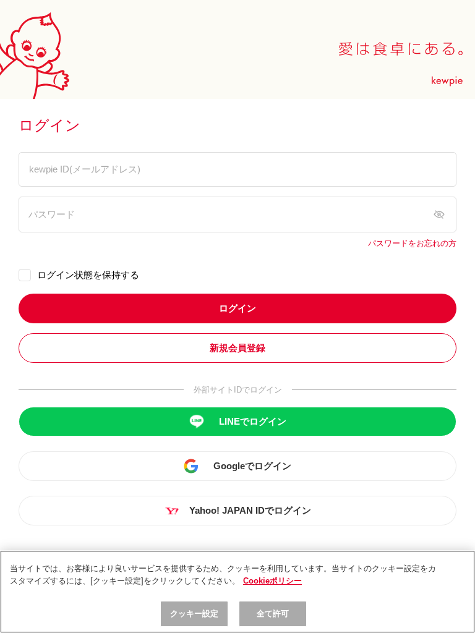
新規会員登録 (237, 347)
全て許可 (273, 613)
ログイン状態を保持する (88, 275)
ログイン (237, 308)
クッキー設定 (194, 613)
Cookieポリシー (272, 580)
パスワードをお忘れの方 (412, 243)
